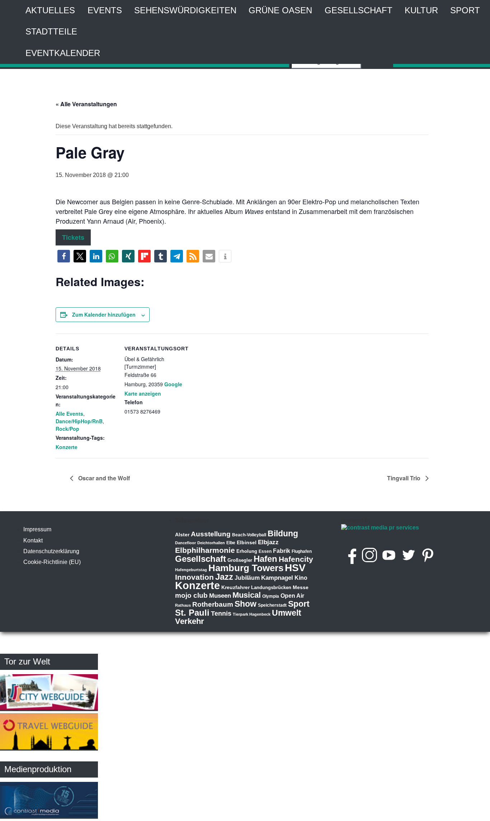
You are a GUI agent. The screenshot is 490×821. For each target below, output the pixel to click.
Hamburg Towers (245, 568)
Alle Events (69, 413)
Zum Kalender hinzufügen (104, 314)
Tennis (221, 613)
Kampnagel (277, 577)
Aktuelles (50, 10)
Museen (220, 595)
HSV (295, 567)
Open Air (292, 596)
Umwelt (286, 612)
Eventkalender (62, 53)
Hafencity (296, 559)
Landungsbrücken (271, 587)
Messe (300, 587)
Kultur (421, 10)
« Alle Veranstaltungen (86, 104)
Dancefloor (185, 543)
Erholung (246, 551)
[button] (63, 256)
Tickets (73, 237)
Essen (265, 551)
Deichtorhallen (211, 543)
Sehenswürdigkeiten (185, 10)
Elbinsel (246, 542)
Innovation (194, 577)
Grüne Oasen (280, 10)
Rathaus (183, 605)
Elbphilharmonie (205, 550)
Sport (465, 10)
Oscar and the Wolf (103, 478)
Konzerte (66, 447)
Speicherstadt (272, 605)
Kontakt (33, 540)
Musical (246, 595)
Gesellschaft (358, 10)
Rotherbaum (212, 604)
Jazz (224, 577)
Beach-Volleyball (249, 534)
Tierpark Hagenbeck (251, 614)
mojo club (191, 595)
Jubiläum (247, 578)
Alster (182, 534)
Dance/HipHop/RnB (79, 421)
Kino (301, 578)
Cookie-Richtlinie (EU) (52, 562)
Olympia (270, 596)
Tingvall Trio (404, 478)
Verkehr (189, 621)
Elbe (230, 542)
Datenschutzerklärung (51, 551)
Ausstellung (211, 534)
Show (245, 603)
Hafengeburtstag (191, 570)
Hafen (265, 559)
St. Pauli (192, 612)
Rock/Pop (67, 428)
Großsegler (239, 560)
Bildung (283, 533)
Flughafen (302, 551)
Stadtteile (51, 31)
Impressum (37, 529)
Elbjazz (268, 542)
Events (105, 10)
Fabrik (281, 551)
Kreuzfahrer (235, 587)
